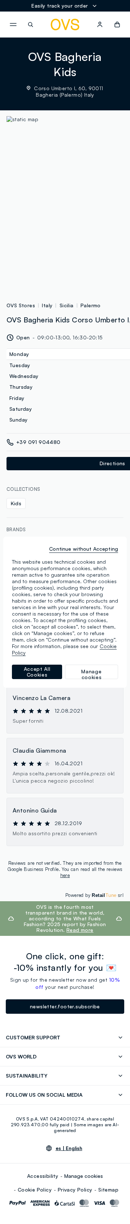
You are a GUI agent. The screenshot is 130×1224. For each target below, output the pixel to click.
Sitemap (108, 1189)
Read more (80, 930)
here (65, 875)
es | (69, 1148)
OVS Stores (20, 305)
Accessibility (42, 1176)
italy (47, 305)
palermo (91, 305)
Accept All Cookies (37, 672)
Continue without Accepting (83, 549)
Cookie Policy (35, 1189)
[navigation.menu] (13, 24)
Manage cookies (83, 1176)
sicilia (67, 305)
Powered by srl (94, 895)
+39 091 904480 (38, 442)
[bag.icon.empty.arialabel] (117, 24)
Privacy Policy (75, 1189)
